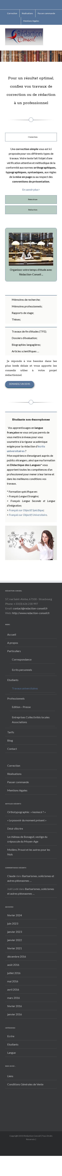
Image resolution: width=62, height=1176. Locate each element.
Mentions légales (17, 790)
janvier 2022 (14, 940)
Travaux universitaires (25, 688)
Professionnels (16, 698)
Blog (10, 740)
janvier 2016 (14, 1014)
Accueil (11, 634)
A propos (12, 642)
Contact (12, 748)
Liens (10, 1076)
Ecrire (10, 1036)
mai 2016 (12, 981)
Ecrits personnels (22, 669)
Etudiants (12, 679)
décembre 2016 (16, 956)
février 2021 (14, 948)
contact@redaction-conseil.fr (30, 608)
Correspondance (22, 659)
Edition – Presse (21, 706)
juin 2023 (12, 923)
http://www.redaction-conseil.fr (31, 613)
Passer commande (18, 782)
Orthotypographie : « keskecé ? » (26, 812)
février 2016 (14, 1006)
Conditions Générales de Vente (25, 1084)
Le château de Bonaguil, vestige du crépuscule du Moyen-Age (27, 839)
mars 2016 (13, 997)
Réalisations (14, 773)
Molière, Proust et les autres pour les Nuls (28, 852)
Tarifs (10, 732)
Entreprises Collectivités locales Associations (31, 719)
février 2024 (14, 915)
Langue (11, 1052)
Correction (13, 765)
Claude (11, 876)
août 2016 (13, 964)
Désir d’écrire (15, 828)
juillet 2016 (13, 973)
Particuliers (14, 651)
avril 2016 (13, 989)
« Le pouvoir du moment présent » (26, 820)
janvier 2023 (14, 931)
